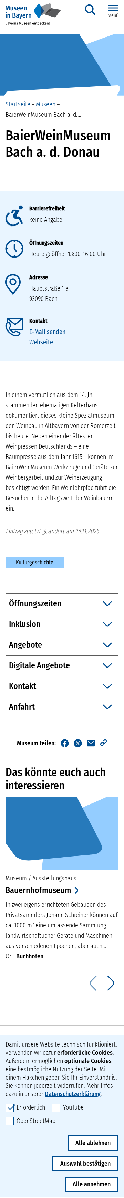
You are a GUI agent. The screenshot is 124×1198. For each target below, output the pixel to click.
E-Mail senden (47, 332)
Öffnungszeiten (46, 243)
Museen (45, 104)
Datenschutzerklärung (73, 1094)
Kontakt (38, 321)
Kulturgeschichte (34, 562)
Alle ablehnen (93, 1143)
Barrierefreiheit (47, 208)
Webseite (41, 342)
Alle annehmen (92, 1184)
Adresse (38, 277)
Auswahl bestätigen (85, 1163)
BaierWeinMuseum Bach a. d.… (43, 114)
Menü (113, 16)
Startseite (18, 104)
